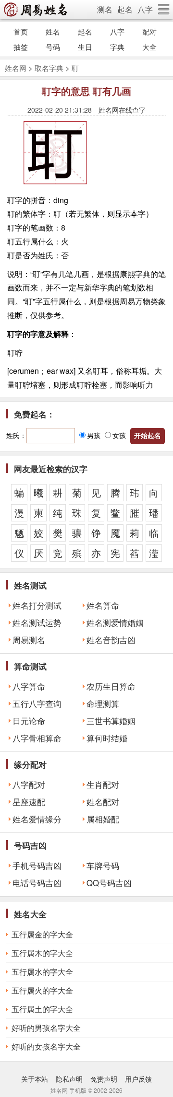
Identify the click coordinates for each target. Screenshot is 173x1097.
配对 (149, 31)
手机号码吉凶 (37, 865)
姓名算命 (102, 605)
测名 (104, 9)
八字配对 (28, 784)
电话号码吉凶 (37, 883)
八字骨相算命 (37, 738)
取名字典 (49, 68)
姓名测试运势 (37, 622)
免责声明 (103, 1079)
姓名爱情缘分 (37, 819)
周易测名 (28, 640)
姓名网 (15, 68)
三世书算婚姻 (111, 721)
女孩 (119, 435)
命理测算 (102, 703)
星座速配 (28, 802)
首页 (20, 31)
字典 (117, 47)
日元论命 (28, 721)
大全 (149, 47)
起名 (125, 9)
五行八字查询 (37, 703)
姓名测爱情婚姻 (115, 622)
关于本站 (34, 1079)
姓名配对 (102, 802)
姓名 (53, 31)
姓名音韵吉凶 (111, 640)
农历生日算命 (111, 686)
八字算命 (28, 686)
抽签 (20, 47)
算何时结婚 (106, 738)
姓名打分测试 (37, 605)
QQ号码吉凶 (109, 883)
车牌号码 (102, 865)
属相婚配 (102, 819)
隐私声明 (69, 1079)
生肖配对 (102, 784)
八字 (145, 9)
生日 (85, 47)
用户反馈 (138, 1079)
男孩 (93, 435)
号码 (53, 47)
